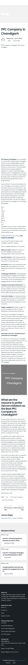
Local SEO (3, 623)
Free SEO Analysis (5, 634)
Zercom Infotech (20, 660)
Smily (9, 40)
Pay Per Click (16, 40)
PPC (7, 497)
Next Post (19, 507)
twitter (14, 662)
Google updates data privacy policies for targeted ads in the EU (13, 569)
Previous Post (9, 507)
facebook (8, 662)
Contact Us (4, 610)
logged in (10, 518)
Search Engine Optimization (8, 631)
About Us (3, 607)
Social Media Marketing (7, 625)
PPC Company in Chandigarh (17, 497)
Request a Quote (5, 616)
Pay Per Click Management (8, 628)
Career (2, 613)
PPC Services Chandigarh (7, 500)
